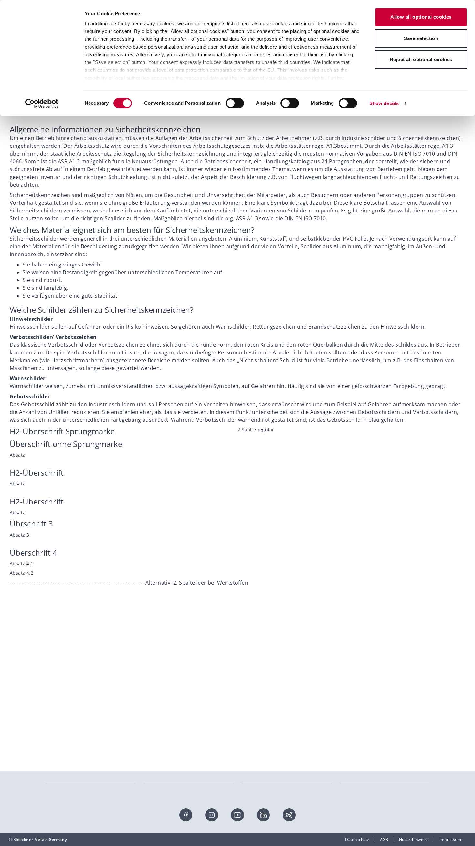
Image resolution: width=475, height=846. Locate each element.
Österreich (349, 681)
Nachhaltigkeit (255, 681)
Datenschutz (357, 839)
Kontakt (53, 662)
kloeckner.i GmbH (356, 672)
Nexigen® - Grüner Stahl (265, 672)
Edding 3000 (253, 774)
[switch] (235, 103)
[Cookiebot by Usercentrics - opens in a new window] (42, 103)
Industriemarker (61, 774)
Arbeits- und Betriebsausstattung (175, 774)
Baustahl (54, 764)
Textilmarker (253, 794)
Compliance (252, 730)
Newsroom (251, 720)
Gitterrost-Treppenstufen (167, 784)
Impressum (450, 839)
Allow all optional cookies (420, 17)
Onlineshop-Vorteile (65, 681)
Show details (384, 103)
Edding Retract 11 (63, 784)
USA (343, 701)
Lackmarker (252, 784)
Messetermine (255, 691)
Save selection (421, 38)
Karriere (249, 710)
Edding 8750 (57, 794)
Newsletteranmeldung (67, 691)
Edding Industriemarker (264, 764)
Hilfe (50, 672)
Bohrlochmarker (355, 764)
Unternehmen (254, 662)
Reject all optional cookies (421, 59)
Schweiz (347, 691)
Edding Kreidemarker (359, 774)
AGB (384, 839)
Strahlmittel (154, 794)
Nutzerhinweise (414, 839)
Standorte (250, 701)
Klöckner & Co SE (355, 662)
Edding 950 (154, 764)
